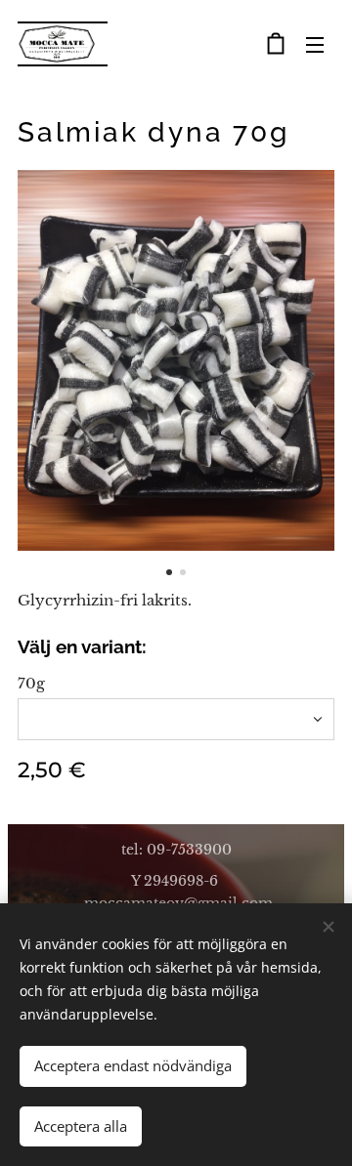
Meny (314, 43)
